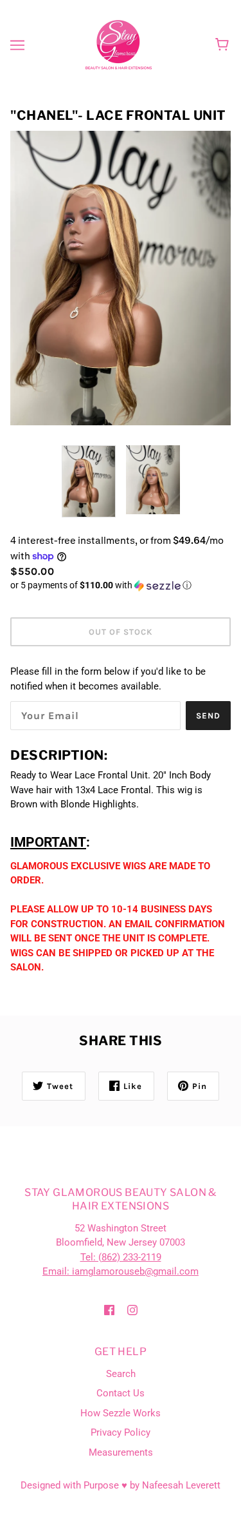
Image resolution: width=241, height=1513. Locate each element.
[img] (109, 1309)
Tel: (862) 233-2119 (120, 1257)
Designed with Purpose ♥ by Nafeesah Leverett (120, 1485)
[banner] (118, 44)
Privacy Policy (120, 1432)
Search (121, 1374)
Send (208, 715)
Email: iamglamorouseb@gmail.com (120, 1271)
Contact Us (120, 1393)
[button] (120, 585)
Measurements (121, 1452)
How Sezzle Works (120, 1413)
